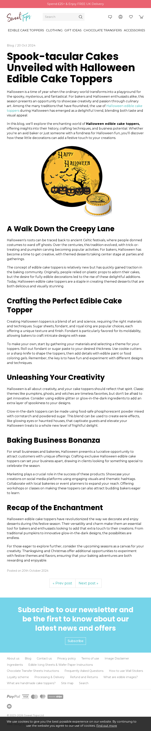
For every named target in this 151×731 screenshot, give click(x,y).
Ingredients (15, 665)
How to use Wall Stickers (126, 671)
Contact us (44, 658)
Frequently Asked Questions (83, 671)
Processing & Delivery (49, 677)
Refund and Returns (84, 677)
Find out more (106, 725)
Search (83, 683)
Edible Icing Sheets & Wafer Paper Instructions (60, 665)
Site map (67, 683)
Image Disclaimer (117, 658)
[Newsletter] (9, 706)
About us (13, 658)
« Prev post (62, 583)
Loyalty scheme (18, 677)
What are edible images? (120, 677)
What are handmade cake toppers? (31, 683)
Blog (28, 658)
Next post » (88, 583)
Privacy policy (66, 658)
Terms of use (90, 658)
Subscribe (75, 641)
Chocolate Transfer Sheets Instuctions (33, 671)
